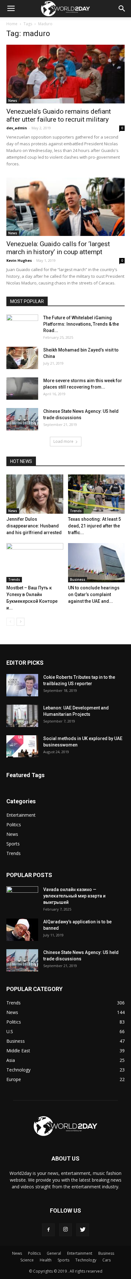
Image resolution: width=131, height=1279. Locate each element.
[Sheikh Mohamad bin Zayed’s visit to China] (22, 358)
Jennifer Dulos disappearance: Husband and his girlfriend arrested (34, 526)
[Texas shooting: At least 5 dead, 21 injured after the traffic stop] (96, 494)
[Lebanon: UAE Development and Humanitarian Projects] (22, 716)
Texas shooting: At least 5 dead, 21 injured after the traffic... (94, 526)
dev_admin (16, 127)
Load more (63, 441)
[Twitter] (82, 1229)
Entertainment (21, 815)
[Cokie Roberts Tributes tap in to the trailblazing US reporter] (22, 685)
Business (77, 579)
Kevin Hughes (19, 260)
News (12, 100)
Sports (13, 844)
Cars (106, 1260)
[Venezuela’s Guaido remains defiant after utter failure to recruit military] (65, 74)
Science (27, 1260)
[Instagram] (65, 1229)
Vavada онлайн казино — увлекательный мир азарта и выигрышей (74, 896)
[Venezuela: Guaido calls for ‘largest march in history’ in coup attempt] (65, 207)
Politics (13, 824)
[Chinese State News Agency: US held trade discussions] (22, 419)
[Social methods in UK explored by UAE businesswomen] (22, 746)
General (54, 1253)
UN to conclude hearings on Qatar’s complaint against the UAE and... (94, 594)
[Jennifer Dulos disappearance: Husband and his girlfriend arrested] (34, 494)
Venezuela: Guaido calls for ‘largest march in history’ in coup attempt (58, 248)
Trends (76, 511)
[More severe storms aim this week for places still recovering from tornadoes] (22, 388)
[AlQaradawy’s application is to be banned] (22, 930)
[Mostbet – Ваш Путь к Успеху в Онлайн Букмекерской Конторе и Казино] (34, 562)
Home (11, 23)
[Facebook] (48, 1229)
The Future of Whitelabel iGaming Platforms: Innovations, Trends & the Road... (81, 324)
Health (46, 1260)
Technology (85, 1260)
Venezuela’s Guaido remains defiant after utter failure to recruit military (58, 115)
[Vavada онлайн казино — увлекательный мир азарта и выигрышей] (22, 897)
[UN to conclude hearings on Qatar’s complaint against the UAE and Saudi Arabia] (96, 562)
